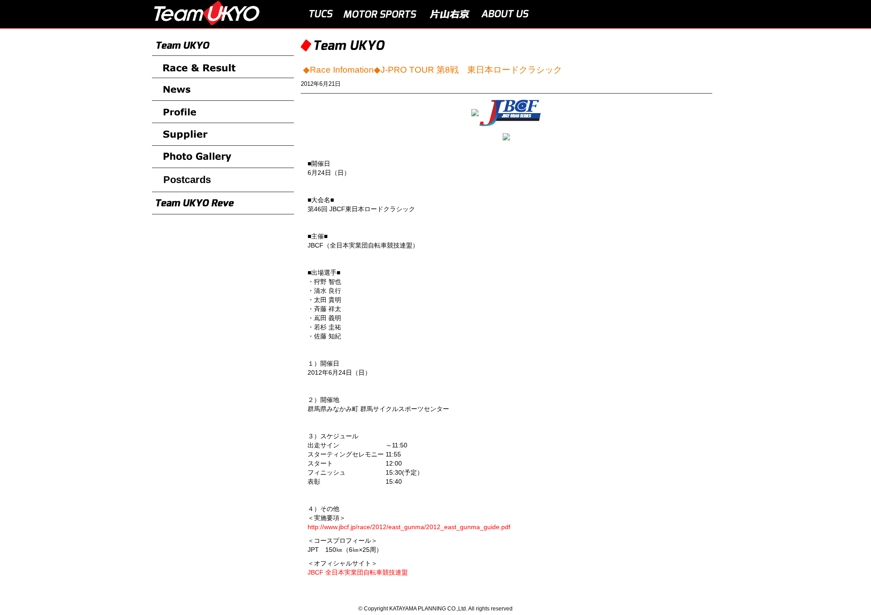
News (223, 89)
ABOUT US (505, 14)
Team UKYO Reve (223, 203)
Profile (223, 112)
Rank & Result (223, 67)
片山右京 (449, 14)
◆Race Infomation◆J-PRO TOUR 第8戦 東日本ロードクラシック (432, 69)
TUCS (319, 14)
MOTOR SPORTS (381, 14)
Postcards (187, 179)
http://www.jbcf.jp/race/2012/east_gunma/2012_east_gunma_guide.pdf (409, 527)
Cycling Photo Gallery (223, 157)
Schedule (223, 134)
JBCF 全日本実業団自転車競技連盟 (358, 572)
